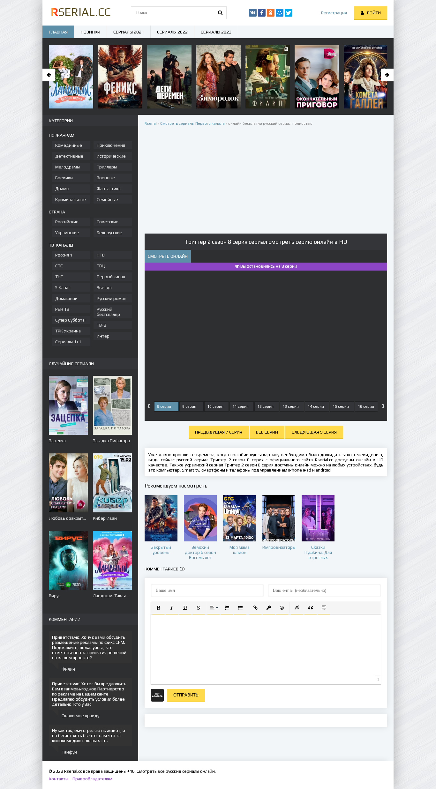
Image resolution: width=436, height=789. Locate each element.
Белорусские (109, 232)
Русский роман (111, 298)
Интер (103, 336)
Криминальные (70, 199)
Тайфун (69, 752)
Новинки (90, 31)
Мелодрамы (67, 166)
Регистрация (334, 12)
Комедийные (68, 145)
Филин (68, 669)
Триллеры (107, 166)
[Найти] (220, 12)
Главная (58, 31)
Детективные (69, 156)
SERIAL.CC (80, 12)
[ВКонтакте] (253, 13)
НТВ (101, 254)
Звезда (104, 287)
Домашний (66, 298)
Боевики (64, 177)
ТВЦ (101, 265)
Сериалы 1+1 (68, 341)
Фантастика (109, 188)
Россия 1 (63, 254)
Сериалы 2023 (216, 31)
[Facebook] (262, 13)
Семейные (107, 199)
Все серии (267, 432)
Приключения (111, 145)
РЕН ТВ (62, 309)
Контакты (58, 778)
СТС (59, 265)
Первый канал (111, 276)
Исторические (111, 156)
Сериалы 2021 (128, 31)
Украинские (67, 232)
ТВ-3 (101, 325)
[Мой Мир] (279, 13)
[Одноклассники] (270, 13)
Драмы (62, 188)
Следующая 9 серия (314, 432)
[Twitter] (288, 13)
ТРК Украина (68, 330)
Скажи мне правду (80, 715)
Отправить (186, 695)
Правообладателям (92, 778)
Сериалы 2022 (172, 31)
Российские (67, 221)
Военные (106, 177)
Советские (107, 221)
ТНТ (59, 276)
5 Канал (63, 287)
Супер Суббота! (70, 320)
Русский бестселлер (108, 312)
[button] (158, 608)
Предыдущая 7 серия (218, 432)
